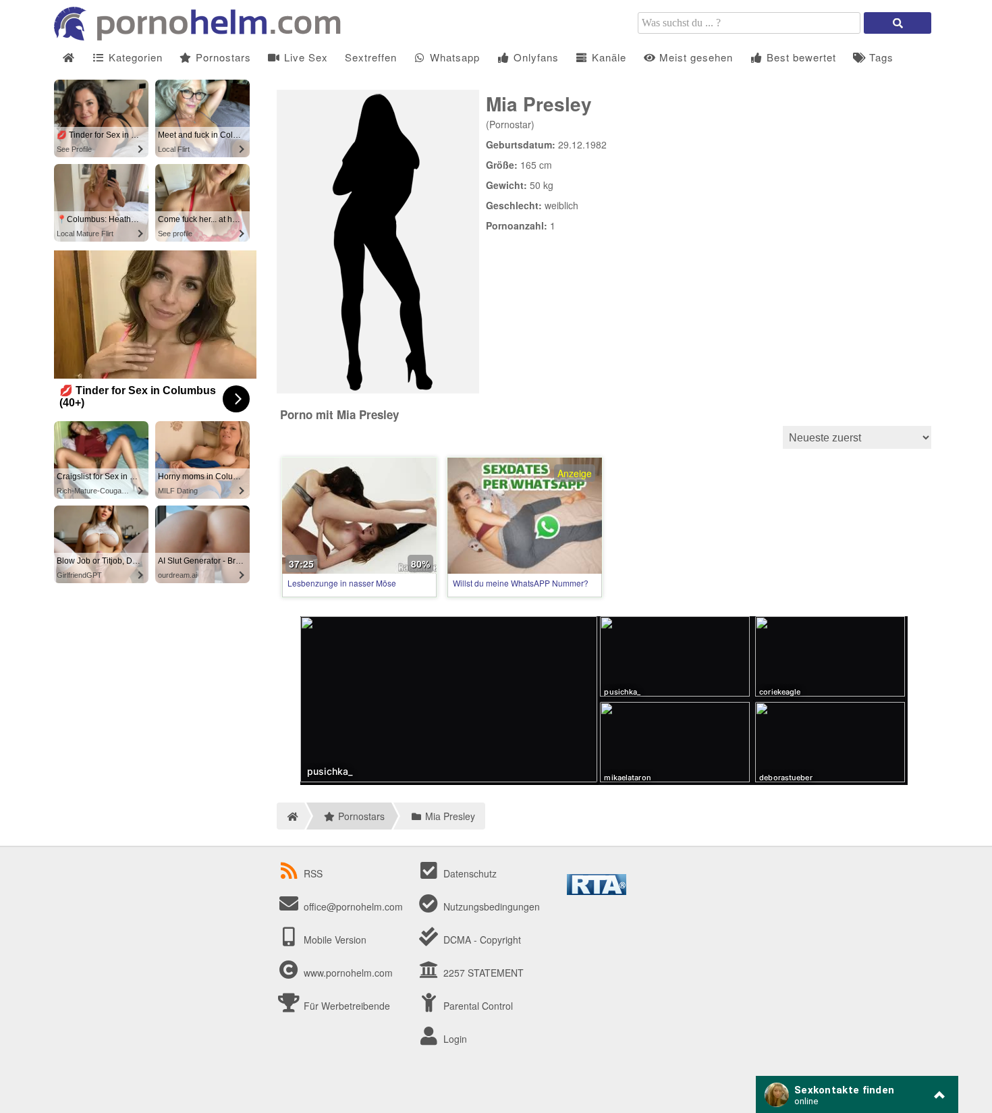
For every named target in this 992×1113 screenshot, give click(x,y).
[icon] (68, 57)
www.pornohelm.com (348, 972)
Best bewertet (799, 57)
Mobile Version (333, 939)
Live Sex (304, 57)
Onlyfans (534, 57)
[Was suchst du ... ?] (897, 23)
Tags (879, 57)
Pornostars (221, 57)
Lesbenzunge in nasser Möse (341, 583)
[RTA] (596, 891)
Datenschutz (469, 873)
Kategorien (134, 57)
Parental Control (477, 1005)
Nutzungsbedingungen (490, 906)
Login (454, 1039)
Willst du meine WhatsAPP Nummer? (520, 583)
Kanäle (607, 57)
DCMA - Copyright (481, 939)
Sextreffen (371, 57)
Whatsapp (453, 57)
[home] (290, 816)
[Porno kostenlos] (202, 36)
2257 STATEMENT (482, 972)
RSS (313, 873)
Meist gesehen (694, 57)
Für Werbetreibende (345, 1005)
